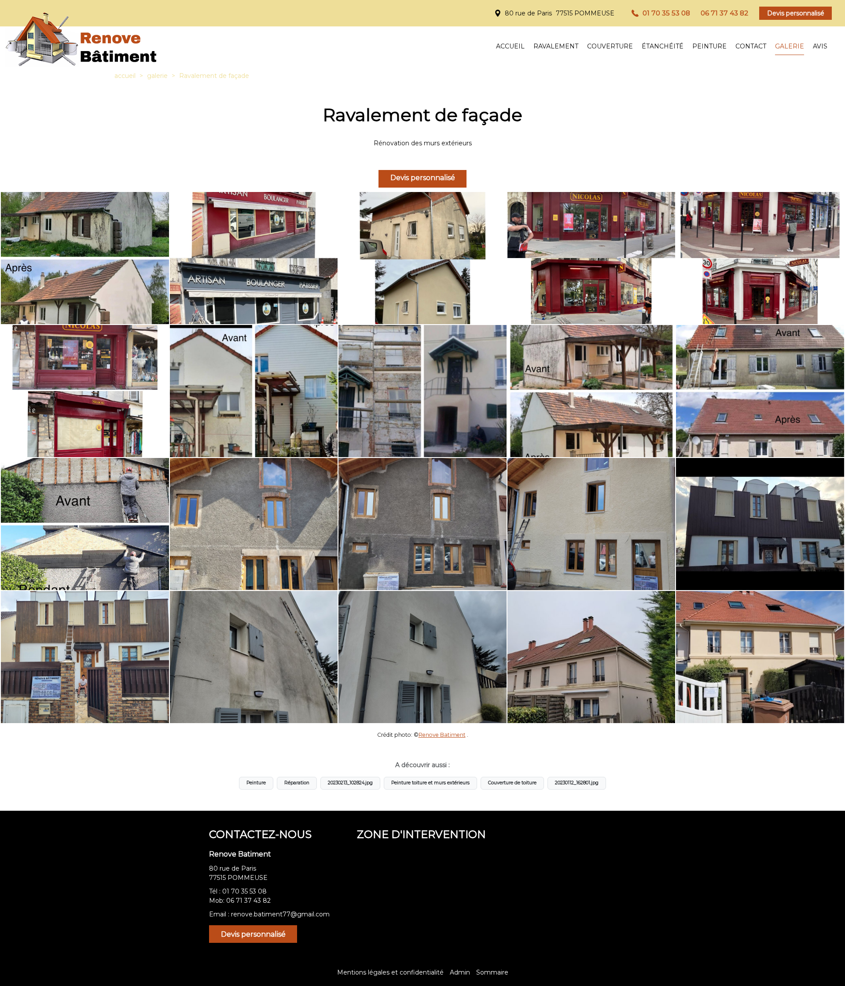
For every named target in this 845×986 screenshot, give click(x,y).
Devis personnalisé (795, 13)
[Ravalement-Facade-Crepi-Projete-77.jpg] (422, 391)
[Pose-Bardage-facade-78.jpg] (254, 391)
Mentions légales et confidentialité (390, 972)
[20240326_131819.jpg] (422, 657)
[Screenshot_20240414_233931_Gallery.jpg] (760, 657)
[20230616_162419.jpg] (254, 524)
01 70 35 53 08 (244, 891)
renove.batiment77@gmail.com (280, 914)
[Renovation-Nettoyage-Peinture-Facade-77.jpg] (760, 391)
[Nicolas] (591, 258)
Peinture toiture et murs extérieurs (430, 783)
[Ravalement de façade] (85, 258)
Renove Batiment (442, 734)
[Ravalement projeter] (422, 258)
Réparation (296, 783)
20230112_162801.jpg (577, 783)
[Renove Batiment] (79, 35)
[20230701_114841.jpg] (422, 524)
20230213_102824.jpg (350, 783)
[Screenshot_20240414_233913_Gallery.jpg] (591, 657)
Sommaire (492, 972)
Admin (460, 972)
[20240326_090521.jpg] (254, 657)
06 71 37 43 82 (248, 901)
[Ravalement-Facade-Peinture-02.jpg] (591, 391)
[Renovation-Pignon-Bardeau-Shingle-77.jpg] (85, 524)
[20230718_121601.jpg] (591, 524)
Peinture (256, 783)
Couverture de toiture (512, 783)
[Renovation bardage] (760, 524)
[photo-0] (254, 258)
